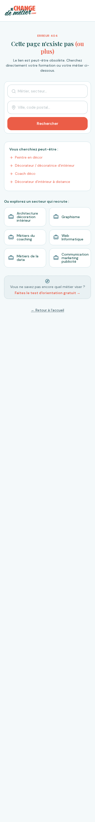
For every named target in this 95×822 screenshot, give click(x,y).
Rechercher (47, 123)
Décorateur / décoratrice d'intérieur (44, 165)
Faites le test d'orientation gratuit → (47, 293)
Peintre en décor (29, 157)
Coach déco (25, 173)
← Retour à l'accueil (47, 310)
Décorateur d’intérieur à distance (42, 181)
